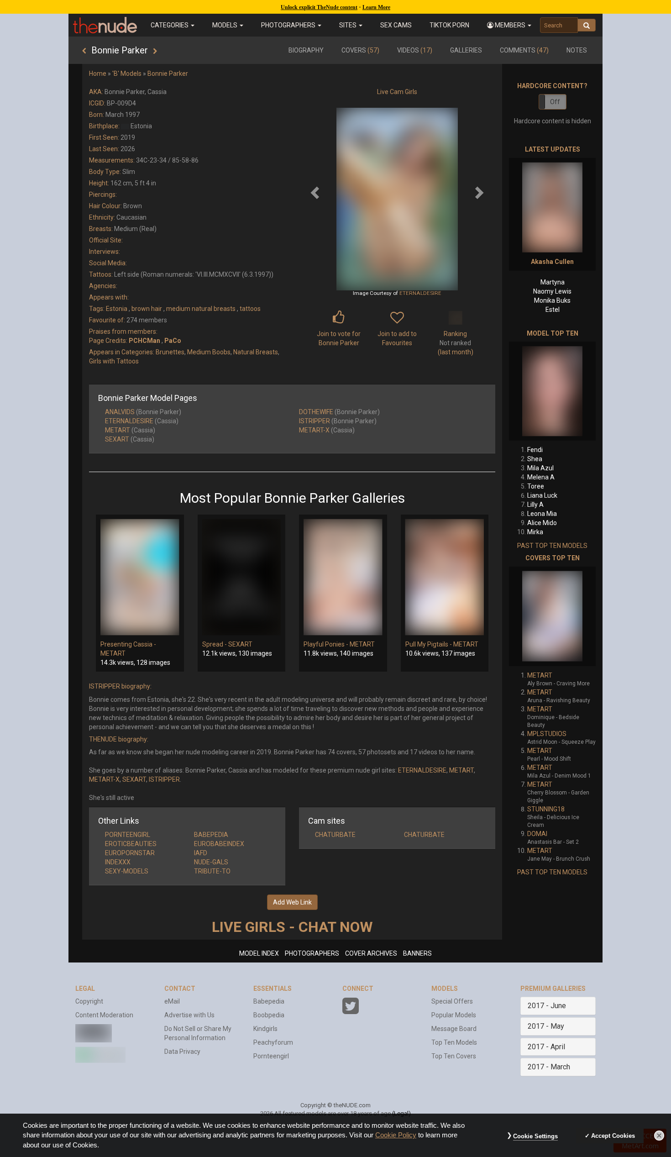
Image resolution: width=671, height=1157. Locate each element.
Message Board (454, 1028)
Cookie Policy (395, 1135)
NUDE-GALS (211, 862)
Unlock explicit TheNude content (319, 7)
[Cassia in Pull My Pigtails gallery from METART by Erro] (444, 577)
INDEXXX (118, 862)
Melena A (541, 477)
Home (97, 73)
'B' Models (127, 73)
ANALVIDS (120, 411)
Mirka (535, 532)
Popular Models (453, 1015)
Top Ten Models (454, 1042)
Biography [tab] (306, 50)
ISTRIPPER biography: (120, 686)
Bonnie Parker (167, 73)
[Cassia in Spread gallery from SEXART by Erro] (241, 577)
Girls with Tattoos (114, 361)
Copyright (89, 1001)
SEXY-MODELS (126, 871)
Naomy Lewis (552, 291)
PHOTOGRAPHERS (312, 953)
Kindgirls (265, 1028)
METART (117, 430)
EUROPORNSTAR (130, 853)
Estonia (116, 308)
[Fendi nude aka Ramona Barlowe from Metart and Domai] (552, 391)
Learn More (376, 7)
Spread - (215, 644)
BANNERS (417, 953)
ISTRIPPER (314, 421)
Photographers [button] (289, 25)
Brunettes (170, 352)
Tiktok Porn (449, 25)
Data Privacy (182, 1051)
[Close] (659, 1136)
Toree (535, 486)
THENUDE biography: (118, 739)
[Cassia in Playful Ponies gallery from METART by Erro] (343, 577)
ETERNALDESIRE (420, 293)
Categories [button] (170, 25)
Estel (552, 309)
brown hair (146, 308)
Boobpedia (268, 1015)
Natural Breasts (255, 352)
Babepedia (268, 1001)
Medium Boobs (209, 352)
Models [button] (225, 25)
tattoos (250, 308)
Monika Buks (552, 300)
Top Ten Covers (453, 1056)
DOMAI (537, 833)
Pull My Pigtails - (429, 644)
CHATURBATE (335, 834)
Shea (534, 459)
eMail (172, 1001)
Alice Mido (542, 522)
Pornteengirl (271, 1056)
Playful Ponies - (327, 644)
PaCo (172, 340)
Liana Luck (542, 495)
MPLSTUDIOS (546, 733)
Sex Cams (396, 25)
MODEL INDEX (259, 953)
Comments (524, 50)
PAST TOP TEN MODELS (552, 545)
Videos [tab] (414, 50)
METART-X (314, 430)
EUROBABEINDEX (219, 843)
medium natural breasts (201, 308)
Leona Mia (542, 513)
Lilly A (535, 504)
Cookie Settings (535, 1136)
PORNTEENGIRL (127, 834)
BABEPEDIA (211, 834)
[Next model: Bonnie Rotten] (155, 51)
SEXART (117, 439)
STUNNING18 (546, 809)
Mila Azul (540, 468)
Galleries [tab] (466, 50)
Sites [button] (348, 25)
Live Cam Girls (397, 91)
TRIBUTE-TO (212, 871)
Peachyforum (273, 1042)
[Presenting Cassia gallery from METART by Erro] (139, 577)
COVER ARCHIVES (371, 953)
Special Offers (452, 1001)
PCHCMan (144, 340)
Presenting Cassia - (128, 644)
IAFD (200, 853)
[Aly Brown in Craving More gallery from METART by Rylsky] (552, 616)
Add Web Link (292, 902)
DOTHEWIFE (316, 411)
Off (555, 101)
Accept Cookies (613, 1135)
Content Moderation (104, 1015)
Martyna (552, 282)
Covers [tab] (360, 50)
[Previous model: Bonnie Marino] (84, 51)
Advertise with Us (189, 1015)
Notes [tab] (576, 50)
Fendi (535, 449)
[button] (509, 25)
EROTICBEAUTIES (131, 843)
